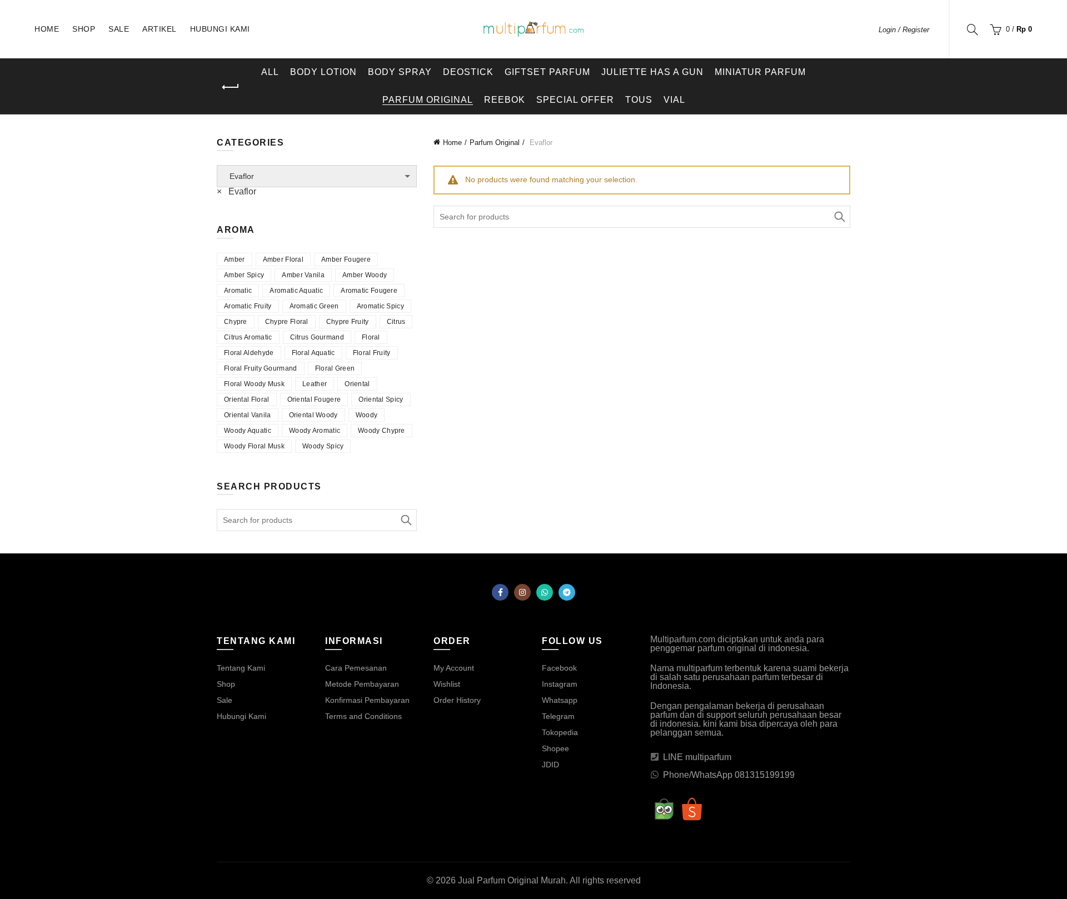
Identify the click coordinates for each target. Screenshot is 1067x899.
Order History (457, 700)
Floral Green (335, 368)
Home (46, 28)
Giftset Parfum (547, 72)
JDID (550, 764)
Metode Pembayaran (362, 684)
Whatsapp (559, 700)
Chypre (235, 322)
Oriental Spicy (380, 399)
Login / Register (904, 30)
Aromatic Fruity (248, 306)
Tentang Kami (241, 667)
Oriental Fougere (314, 399)
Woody (367, 415)
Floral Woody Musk (254, 384)
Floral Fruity (372, 353)
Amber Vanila (303, 275)
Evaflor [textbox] (236, 191)
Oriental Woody (313, 415)
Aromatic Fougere (369, 290)
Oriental (357, 384)
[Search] (972, 29)
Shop (83, 28)
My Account (453, 667)
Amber (234, 259)
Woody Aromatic (314, 430)
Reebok (504, 99)
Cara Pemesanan (356, 667)
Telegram (558, 716)
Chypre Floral (286, 322)
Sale (118, 28)
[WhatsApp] (544, 592)
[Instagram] (522, 592)
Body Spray (400, 72)
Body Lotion (323, 72)
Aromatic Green (314, 306)
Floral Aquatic (313, 353)
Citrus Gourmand (317, 337)
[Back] (231, 87)
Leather (314, 384)
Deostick (468, 72)
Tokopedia (560, 732)
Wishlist (446, 684)
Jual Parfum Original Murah (512, 880)
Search (839, 217)
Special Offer (575, 99)
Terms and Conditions (363, 716)
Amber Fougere (346, 259)
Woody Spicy (322, 446)
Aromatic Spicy (380, 306)
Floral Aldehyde (249, 353)
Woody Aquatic (247, 430)
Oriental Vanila (247, 415)
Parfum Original (427, 99)
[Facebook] (500, 592)
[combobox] (236, 191)
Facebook (559, 667)
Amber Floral (283, 259)
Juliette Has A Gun (652, 72)
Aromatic (238, 290)
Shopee (555, 748)
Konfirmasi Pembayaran (367, 700)
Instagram (559, 684)
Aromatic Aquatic (296, 290)
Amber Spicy (244, 275)
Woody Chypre (381, 430)
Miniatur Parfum (760, 72)
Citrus (396, 322)
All (270, 72)
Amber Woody (364, 275)
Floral (371, 337)
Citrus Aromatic (248, 337)
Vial (674, 99)
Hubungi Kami (220, 28)
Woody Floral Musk (254, 446)
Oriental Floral (247, 399)
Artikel (159, 28)
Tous (638, 99)
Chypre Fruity (347, 322)
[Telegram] (567, 592)
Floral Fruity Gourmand (260, 368)
